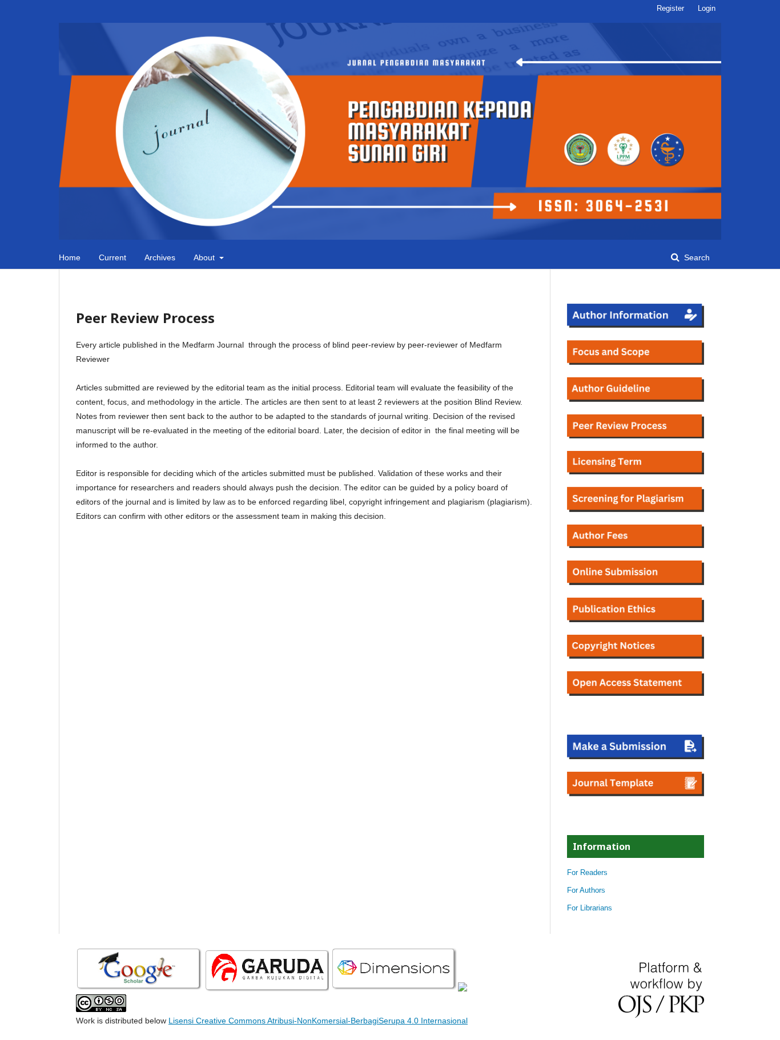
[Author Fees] (635, 545)
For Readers (587, 872)
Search (696, 257)
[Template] (635, 793)
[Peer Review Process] (635, 435)
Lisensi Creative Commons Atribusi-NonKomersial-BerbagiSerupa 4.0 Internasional (318, 1020)
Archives (159, 257)
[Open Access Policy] (635, 693)
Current (112, 257)
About (205, 257)
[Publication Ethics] (635, 619)
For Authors (586, 890)
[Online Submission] (635, 582)
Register (670, 8)
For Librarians (589, 908)
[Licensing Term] (635, 471)
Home (70, 257)
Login (706, 8)
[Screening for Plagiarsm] (635, 509)
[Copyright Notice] (635, 655)
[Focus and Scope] (635, 361)
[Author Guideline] (635, 399)
